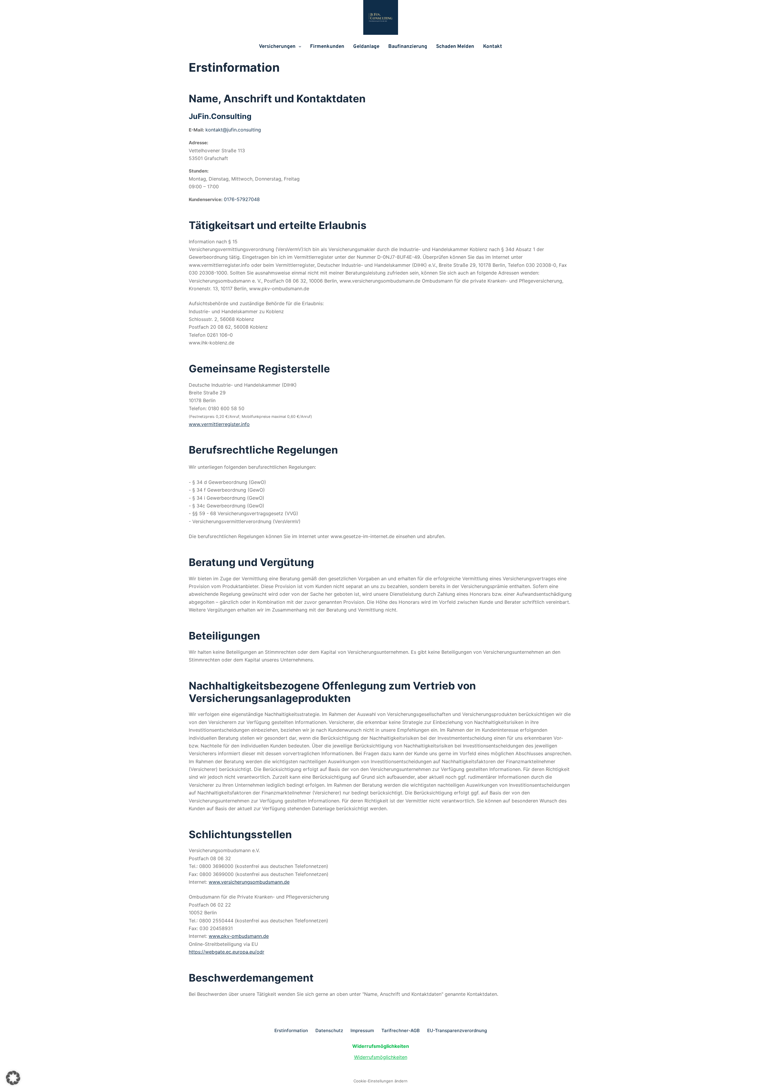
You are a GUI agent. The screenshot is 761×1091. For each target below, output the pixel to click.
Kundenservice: (205, 199)
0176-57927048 (242, 199)
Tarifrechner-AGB (400, 1030)
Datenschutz (329, 1030)
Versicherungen (277, 46)
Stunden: (198, 171)
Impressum (362, 1030)
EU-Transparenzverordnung (457, 1030)
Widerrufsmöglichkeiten (380, 1057)
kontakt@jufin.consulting (233, 130)
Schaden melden (455, 46)
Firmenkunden (327, 46)
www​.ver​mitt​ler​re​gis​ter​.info (219, 424)
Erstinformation (291, 1030)
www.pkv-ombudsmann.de (239, 936)
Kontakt (492, 46)
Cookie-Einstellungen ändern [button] (380, 1081)
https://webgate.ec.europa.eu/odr (226, 952)
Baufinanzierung (407, 46)
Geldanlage (366, 46)
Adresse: (198, 142)
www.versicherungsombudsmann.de (249, 882)
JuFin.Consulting (220, 116)
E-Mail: (196, 130)
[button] (13, 1078)
